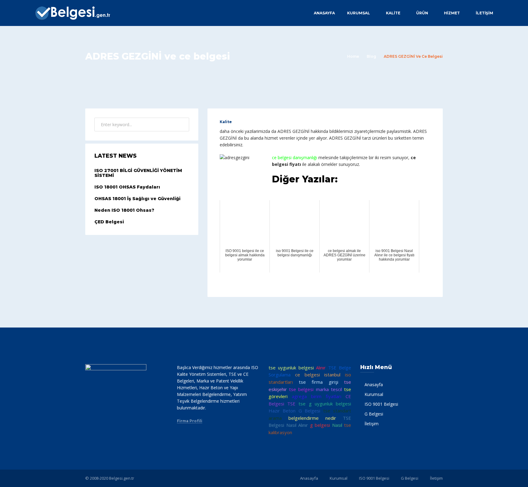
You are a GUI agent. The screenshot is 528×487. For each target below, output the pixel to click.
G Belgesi (374, 414)
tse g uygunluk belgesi (325, 404)
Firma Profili (189, 421)
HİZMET (452, 13)
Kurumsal (358, 13)
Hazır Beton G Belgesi (294, 411)
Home (353, 56)
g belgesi (320, 425)
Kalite (226, 121)
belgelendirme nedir (312, 418)
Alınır (321, 367)
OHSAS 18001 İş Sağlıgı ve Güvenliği (137, 198)
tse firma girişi (318, 382)
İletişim (484, 13)
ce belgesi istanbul (318, 375)
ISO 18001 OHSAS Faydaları (127, 187)
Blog (371, 56)
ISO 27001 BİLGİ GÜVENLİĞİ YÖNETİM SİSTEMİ (138, 173)
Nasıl (337, 425)
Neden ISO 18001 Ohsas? (124, 210)
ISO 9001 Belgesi (381, 404)
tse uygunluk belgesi (291, 367)
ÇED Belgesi (109, 222)
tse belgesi (301, 389)
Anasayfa (324, 13)
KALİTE (393, 13)
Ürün (422, 13)
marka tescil (329, 389)
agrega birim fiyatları (316, 396)
